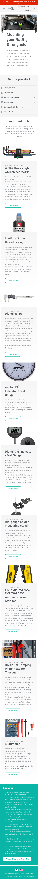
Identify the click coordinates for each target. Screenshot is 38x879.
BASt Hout (11, 873)
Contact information (29, 876)
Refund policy (29, 873)
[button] (4, 8)
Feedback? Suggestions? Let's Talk (17, 859)
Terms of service (18, 876)
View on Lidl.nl (12, 354)
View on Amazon (13, 205)
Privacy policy (9, 876)
